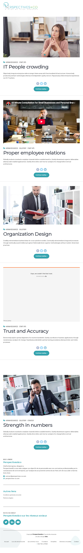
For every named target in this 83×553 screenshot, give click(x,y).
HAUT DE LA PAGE (42, 544)
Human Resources (12, 62)
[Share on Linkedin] (45, 83)
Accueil (6, 541)
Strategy (31, 420)
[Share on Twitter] (41, 83)
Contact (76, 541)
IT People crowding (26, 67)
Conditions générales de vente (12, 495)
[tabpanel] (41, 42)
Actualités (54, 541)
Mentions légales (8, 498)
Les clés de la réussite (18, 541)
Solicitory (22, 148)
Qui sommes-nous (33, 541)
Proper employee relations (34, 153)
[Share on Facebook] (37, 83)
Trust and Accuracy (25, 331)
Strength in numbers (27, 425)
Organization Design (27, 234)
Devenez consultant (65, 541)
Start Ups (22, 62)
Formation (45, 541)
